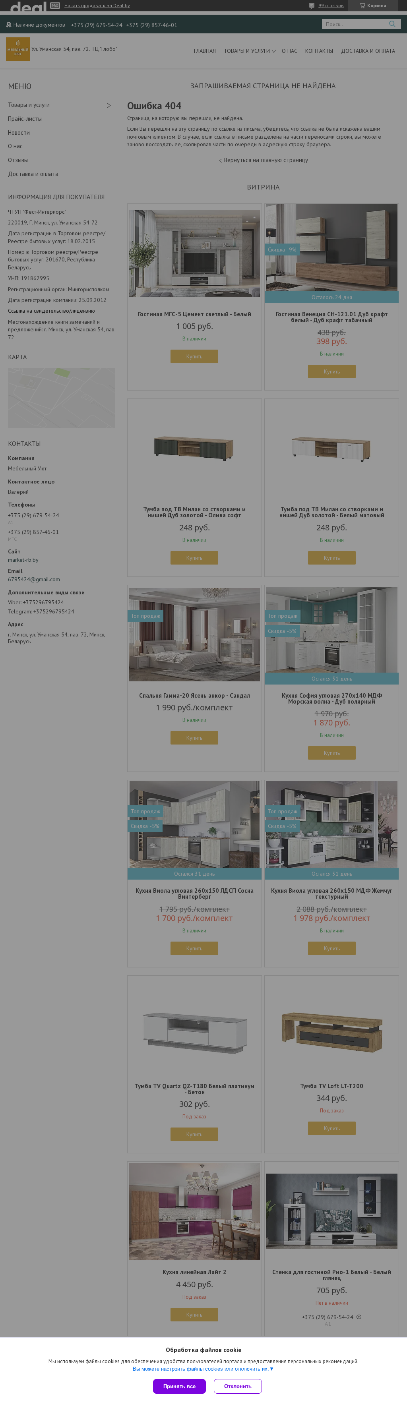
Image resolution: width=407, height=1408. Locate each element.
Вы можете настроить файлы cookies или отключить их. (201, 1369)
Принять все (179, 1386)
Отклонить (238, 1386)
